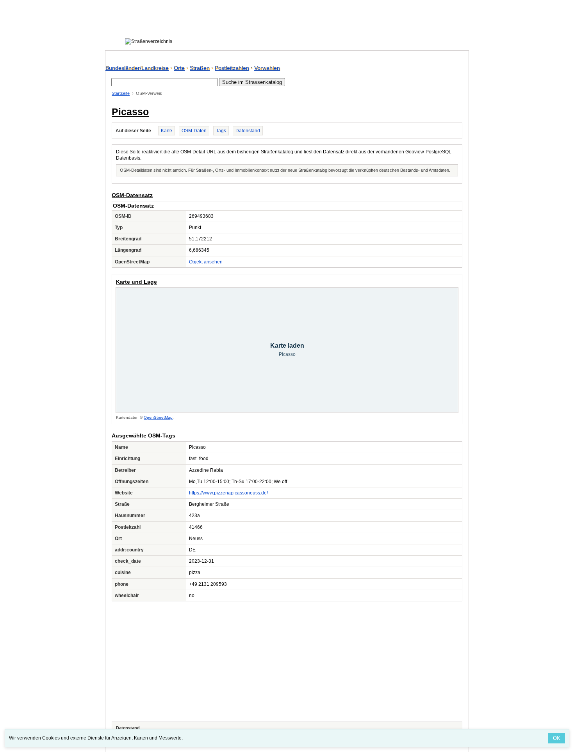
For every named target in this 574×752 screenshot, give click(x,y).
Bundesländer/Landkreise (137, 68)
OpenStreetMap (158, 417)
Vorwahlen (267, 68)
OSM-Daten (194, 130)
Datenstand (247, 130)
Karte (166, 130)
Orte (179, 68)
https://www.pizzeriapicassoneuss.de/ (228, 493)
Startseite (121, 93)
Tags (221, 130)
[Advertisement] (287, 661)
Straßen (200, 68)
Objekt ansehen (206, 262)
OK (556, 738)
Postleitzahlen (232, 68)
